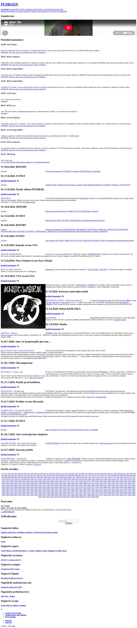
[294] (28, 489)
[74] (95, 475)
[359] (24, 493)
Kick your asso (54, 302)
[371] (72, 493)
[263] (36, 487)
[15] (41, 474)
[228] (28, 485)
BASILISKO (94, 318)
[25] (73, 474)
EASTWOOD (90, 391)
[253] (129, 485)
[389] (11, 495)
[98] (38, 477)
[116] (109, 477)
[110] (86, 477)
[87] (3, 477)
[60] (50, 475)
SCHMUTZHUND (52, 443)
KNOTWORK (81, 285)
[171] (64, 481)
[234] (52, 485)
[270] (64, 487)
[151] (117, 479)
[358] (20, 493)
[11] (28, 474)
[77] (105, 475)
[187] (129, 481)
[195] (28, 483)
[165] (40, 481)
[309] (89, 489)
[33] (99, 474)
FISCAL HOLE (93, 269)
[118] (117, 477)
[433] (93, 497)
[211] (93, 483)
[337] (68, 491)
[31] (92, 474)
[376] (93, 493)
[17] (47, 474)
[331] (44, 491)
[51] (22, 475)
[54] (31, 475)
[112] (93, 477)
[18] (50, 474)
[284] (121, 487)
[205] (68, 483)
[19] (54, 474)
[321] (3, 491)
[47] (9, 475)
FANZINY (27, 11)
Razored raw (49, 269)
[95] (28, 477)
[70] (83, 475)
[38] (115, 474)
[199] (44, 483)
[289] (7, 489)
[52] (25, 475)
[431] (85, 497)
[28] (83, 474)
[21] (60, 474)
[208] (81, 483)
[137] (60, 479)
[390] (16, 495)
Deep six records (6, 335)
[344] (97, 491)
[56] (38, 475)
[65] (67, 475)
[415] (117, 495)
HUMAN (48, 333)
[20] (57, 474)
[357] (15, 493)
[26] (76, 474)
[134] (48, 479)
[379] (105, 493)
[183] (113, 481)
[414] (113, 495)
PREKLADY (36, 11)
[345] (101, 491)
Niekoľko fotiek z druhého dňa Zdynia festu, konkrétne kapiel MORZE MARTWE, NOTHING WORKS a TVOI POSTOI (87, 185)
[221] (133, 483)
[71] (86, 475)
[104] (61, 477)
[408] (89, 495)
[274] (81, 487)
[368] (60, 493)
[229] (32, 485)
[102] (53, 477)
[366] (52, 493)
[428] (72, 497)
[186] (125, 481)
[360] (28, 493)
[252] (125, 485)
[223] (7, 485)
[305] (72, 489)
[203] (60, 483)
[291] (16, 489)
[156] (3, 481)
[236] (60, 485)
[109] (82, 477)
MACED (103, 269)
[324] (15, 491)
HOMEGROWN (94, 254)
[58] (44, 475)
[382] (117, 493)
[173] (72, 481)
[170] (60, 481)
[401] (60, 495)
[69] (79, 475)
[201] (52, 483)
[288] (3, 489)
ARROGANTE (29, 412)
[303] (64, 489)
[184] (117, 481)
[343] (93, 491)
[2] (6, 474)
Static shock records (36, 378)
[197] (36, 483)
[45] (2, 475)
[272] (72, 487)
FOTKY (22, 9)
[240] (76, 485)
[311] (97, 489)
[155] (133, 479)
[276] (89, 487)
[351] (125, 491)
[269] (60, 487)
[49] (15, 475)
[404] (72, 495)
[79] (111, 475)
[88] (6, 477)
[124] (7, 479)
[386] (133, 493)
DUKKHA (91, 285)
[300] (52, 489)
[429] (76, 497)
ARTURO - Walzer (8, 596)
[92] (19, 477)
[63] (60, 475)
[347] (109, 491)
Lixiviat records (100, 397)
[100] (45, 477)
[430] (81, 497)
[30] (89, 474)
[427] (68, 497)
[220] (129, 483)
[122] (133, 477)
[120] (125, 477)
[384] (125, 493)
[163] (32, 481)
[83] (124, 475)
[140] (72, 479)
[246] (101, 485)
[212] (97, 483)
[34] (102, 474)
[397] (44, 495)
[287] (133, 487)
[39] (118, 474)
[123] (3, 479)
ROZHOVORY (57, 9)
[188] (133, 481)
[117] (113, 477)
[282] (113, 487)
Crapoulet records (120, 320)
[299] (48, 489)
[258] (15, 487)
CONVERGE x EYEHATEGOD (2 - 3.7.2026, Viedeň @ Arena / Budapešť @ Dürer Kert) (34, 551)
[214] (105, 483)
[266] (48, 487)
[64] (63, 475)
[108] (78, 477)
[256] (7, 487)
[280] (105, 487)
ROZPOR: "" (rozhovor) (23, 52)
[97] (35, 477)
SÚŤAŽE (52, 11)
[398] (48, 495)
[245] (97, 485)
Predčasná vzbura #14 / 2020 (11, 587)
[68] (76, 475)
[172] (68, 481)
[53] (28, 475)
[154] (129, 479)
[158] (11, 481)
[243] (89, 485)
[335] (60, 491)
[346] (105, 491)
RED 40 (77, 254)
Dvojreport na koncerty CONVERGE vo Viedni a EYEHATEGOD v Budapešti (72, 171)
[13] (34, 474)
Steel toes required (106, 443)
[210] (89, 483)
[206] (72, 483)
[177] (89, 481)
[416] (121, 495)
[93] (22, 477)
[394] (32, 495)
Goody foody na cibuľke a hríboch (13, 605)
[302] (60, 489)
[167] (48, 481)
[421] (44, 497)
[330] (40, 491)
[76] (102, 475)
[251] (121, 485)
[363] (40, 493)
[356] (11, 493)
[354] (3, 493)
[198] (40, 483)
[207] (77, 483)
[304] (68, 489)
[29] (86, 474)
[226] (20, 485)
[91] (16, 477)
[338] (72, 491)
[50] (18, 475)
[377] (97, 493)
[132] (40, 479)
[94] (25, 477)
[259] (20, 487)
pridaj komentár (8, 181)
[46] (5, 475)
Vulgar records (13, 412)
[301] (56, 489)
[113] (97, 477)
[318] (125, 489)
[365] (48, 493)
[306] (77, 489)
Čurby (3, 542)
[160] (20, 481)
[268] (56, 487)
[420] (40, 497)
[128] (24, 479)
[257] (11, 487)
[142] (81, 479)
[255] (3, 487)
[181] (105, 481)
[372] (76, 493)
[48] (12, 475)
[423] (52, 497)
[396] (40, 495)
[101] (49, 477)
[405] (77, 495)
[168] (52, 481)
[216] (113, 483)
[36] (108, 474)
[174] (76, 481)
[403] (68, 495)
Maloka (128, 300)
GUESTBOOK (61, 11)
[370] (68, 493)
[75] (99, 475)
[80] (115, 475)
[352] (129, 491)
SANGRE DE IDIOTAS (44, 412)
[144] (89, 479)
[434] (97, 497)
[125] (11, 479)
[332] (48, 491)
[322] (7, 491)
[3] (8, 474)
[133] (44, 479)
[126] (15, 479)
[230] (36, 485)
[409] (93, 495)
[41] (124, 474)
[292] (20, 489)
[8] (20, 474)
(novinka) (4, 101)
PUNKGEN (9, 4)
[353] (133, 491)
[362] (36, 493)
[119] (121, 477)
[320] (133, 489)
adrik (13, 626)
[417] (125, 495)
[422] (48, 497)
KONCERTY (14, 9)
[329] (36, 491)
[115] (105, 477)
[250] (117, 485)
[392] (24, 495)
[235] (56, 485)
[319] (129, 489)
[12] (31, 474)
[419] (133, 495)
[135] (52, 479)
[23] (67, 474)
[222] (3, 485)
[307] (81, 489)
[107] (74, 477)
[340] (81, 491)
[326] (24, 491)
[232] (44, 485)
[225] (15, 485)
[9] (22, 474)
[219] (125, 483)
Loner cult (90, 397)
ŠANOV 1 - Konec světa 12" (11, 560)
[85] (131, 475)
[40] (121, 474)
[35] (105, 474)
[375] (89, 493)
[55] (34, 475)
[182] (109, 481)
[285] (125, 487)
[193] (20, 483)
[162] (28, 481)
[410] (97, 495)
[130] (32, 479)
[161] (24, 481)
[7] (18, 474)
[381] (113, 493)
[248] (109, 485)
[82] (121, 475)
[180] (101, 481)
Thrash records (30, 202)
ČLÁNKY (19, 11)
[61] (54, 475)
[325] (20, 491)
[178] (93, 481)
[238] (68, 485)
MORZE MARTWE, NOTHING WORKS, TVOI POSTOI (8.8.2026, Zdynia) (29, 532)
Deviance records (105, 300)
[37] (111, 474)
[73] (92, 475)
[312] (101, 489)
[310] (93, 489)
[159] (15, 481)
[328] (32, 491)
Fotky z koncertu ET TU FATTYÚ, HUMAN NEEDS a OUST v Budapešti (71, 430)
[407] (85, 495)
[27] (79, 474)
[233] (48, 485)
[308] (85, 489)
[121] (129, 477)
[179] (97, 481)
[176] (85, 481)
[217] (117, 483)
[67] (73, 475)
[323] (11, 491)
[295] (32, 489)
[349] (117, 491)
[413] (109, 495)
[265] (44, 487)
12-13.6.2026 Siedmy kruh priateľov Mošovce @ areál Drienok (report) (25, 162)
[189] (3, 483)
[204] (64, 483)
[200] (48, 483)
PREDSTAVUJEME (8, 11)
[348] (113, 491)
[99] (41, 477)
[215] (109, 483)
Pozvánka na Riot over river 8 (12, 578)
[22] (63, 474)
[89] (9, 477)
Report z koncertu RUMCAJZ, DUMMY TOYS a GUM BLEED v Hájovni (71, 211)
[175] (81, 481)
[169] (56, 481)
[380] (109, 493)
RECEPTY (45, 11)
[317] (121, 489)
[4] (11, 474)
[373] (81, 493)
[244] (93, 485)
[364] (44, 493)
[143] (85, 479)
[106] (69, 477)
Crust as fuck (65, 302)
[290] (11, 489)
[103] (57, 477)
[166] (44, 481)
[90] (12, 477)
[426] (64, 497)
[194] (24, 483)
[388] (7, 495)
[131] (36, 479)
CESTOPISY (47, 9)
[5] (13, 474)
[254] (133, 485)
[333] (52, 491)
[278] (97, 487)
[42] (128, 474)
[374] (85, 493)
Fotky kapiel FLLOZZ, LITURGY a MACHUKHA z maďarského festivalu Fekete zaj (75, 220)
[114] (101, 477)
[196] (32, 483)
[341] (85, 491)
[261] (28, 487)
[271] (68, 487)
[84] (128, 475)
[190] (7, 483)
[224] (11, 485)
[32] (95, 474)
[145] (93, 479)
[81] (118, 475)
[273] (76, 487)
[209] (85, 483)
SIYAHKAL (103, 372)
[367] (56, 493)
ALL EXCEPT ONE (46, 356)
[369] (64, 493)
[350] (121, 491)
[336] (64, 491)
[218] (121, 483)
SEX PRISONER (74, 459)
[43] (131, 474)
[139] (68, 479)
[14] (38, 474)
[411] (101, 495)
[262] (32, 487)
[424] (56, 497)
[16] (44, 474)
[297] (40, 489)
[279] (101, 487)
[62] (57, 475)
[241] (81, 485)
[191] (11, 483)
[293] (24, 489)
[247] (105, 485)
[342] (89, 491)
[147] (101, 479)
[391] (20, 495)
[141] (76, 479)
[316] (117, 489)
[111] (90, 477)
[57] (41, 475)
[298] (44, 489)
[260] (24, 487)
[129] (28, 479)
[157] (7, 481)
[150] (113, 479)
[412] (105, 495)
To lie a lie (37, 464)
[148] (105, 479)
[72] (89, 475)
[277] (93, 487)
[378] (101, 493)
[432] (89, 497)
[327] (28, 491)
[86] (134, 475)
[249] (113, 485)
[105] (65, 477)
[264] (40, 487)
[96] (32, 477)
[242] (85, 485)
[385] (129, 493)
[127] (20, 479)
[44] (134, 474)
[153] (125, 479)
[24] (70, 474)
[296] (36, 489)
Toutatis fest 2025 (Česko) (10, 569)
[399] (52, 495)
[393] (28, 495)
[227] (24, 485)
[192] (16, 483)
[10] (25, 474)
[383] (121, 493)
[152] (121, 479)
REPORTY (30, 9)
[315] (113, 489)
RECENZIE (38, 9)
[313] (105, 489)
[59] (47, 475)
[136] (56, 479)
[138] (64, 479)
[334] (56, 491)
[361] (32, 493)
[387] (3, 495)
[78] (108, 475)
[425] (60, 497)
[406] (81, 495)
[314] (109, 489)
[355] (7, 493)
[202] (56, 483)
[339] (76, 491)
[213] (101, 483)
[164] (36, 481)
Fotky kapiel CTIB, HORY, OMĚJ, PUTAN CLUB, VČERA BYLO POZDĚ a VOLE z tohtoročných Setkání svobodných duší (89, 241)
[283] (117, 487)
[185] (121, 481)
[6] (15, 474)
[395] (36, 495)
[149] (109, 479)
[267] (52, 487)
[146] (97, 479)
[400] (56, 495)
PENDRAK (84, 198)
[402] (64, 495)
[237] (64, 485)
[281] (109, 487)
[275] (85, 487)
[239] (72, 485)
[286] (129, 487)
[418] (129, 495)
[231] (40, 485)
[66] (70, 475)
